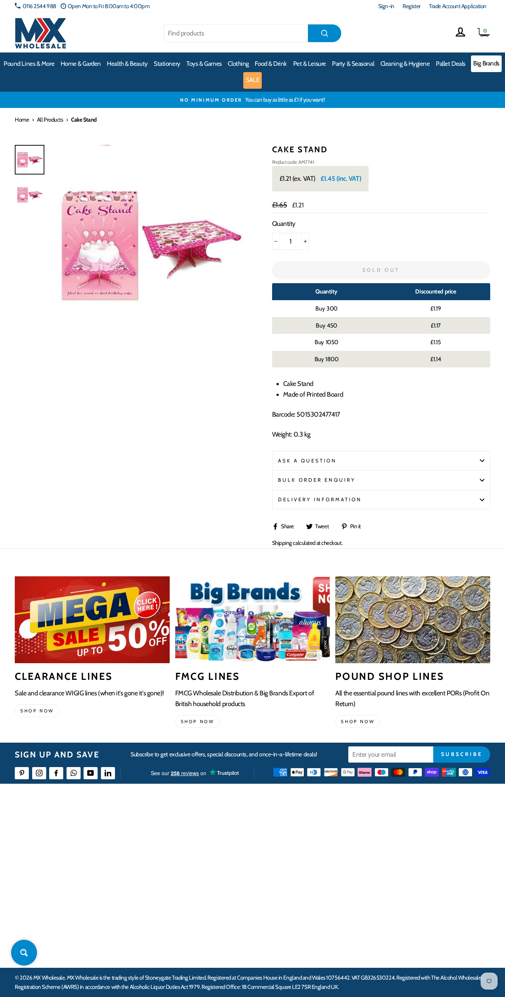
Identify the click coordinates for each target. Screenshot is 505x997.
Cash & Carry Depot (411, 854)
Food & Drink (271, 63)
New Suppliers (406, 907)
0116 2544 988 (39, 6)
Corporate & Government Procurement (221, 867)
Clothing (238, 63)
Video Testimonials (304, 840)
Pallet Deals (450, 63)
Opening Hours (407, 840)
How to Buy (191, 840)
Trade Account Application (458, 6)
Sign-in (386, 6)
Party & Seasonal (353, 63)
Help (183, 827)
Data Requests (406, 934)
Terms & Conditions (199, 894)
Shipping (282, 542)
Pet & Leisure (309, 63)
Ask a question (307, 461)
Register (411, 6)
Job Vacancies (404, 894)
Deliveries (189, 854)
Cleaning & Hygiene (405, 63)
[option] (252, 99)
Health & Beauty (127, 63)
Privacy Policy (193, 907)
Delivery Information (320, 499)
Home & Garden (81, 63)
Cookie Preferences (411, 921)
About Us (294, 827)
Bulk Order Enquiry (317, 480)
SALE (252, 80)
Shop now (37, 710)
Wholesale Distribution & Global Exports (221, 880)
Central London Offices (415, 867)
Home (22, 119)
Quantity (283, 224)
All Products (50, 119)
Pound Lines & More (29, 63)
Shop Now (357, 721)
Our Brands (296, 854)
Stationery (167, 63)
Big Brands (486, 63)
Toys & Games (204, 63)
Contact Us (402, 827)
